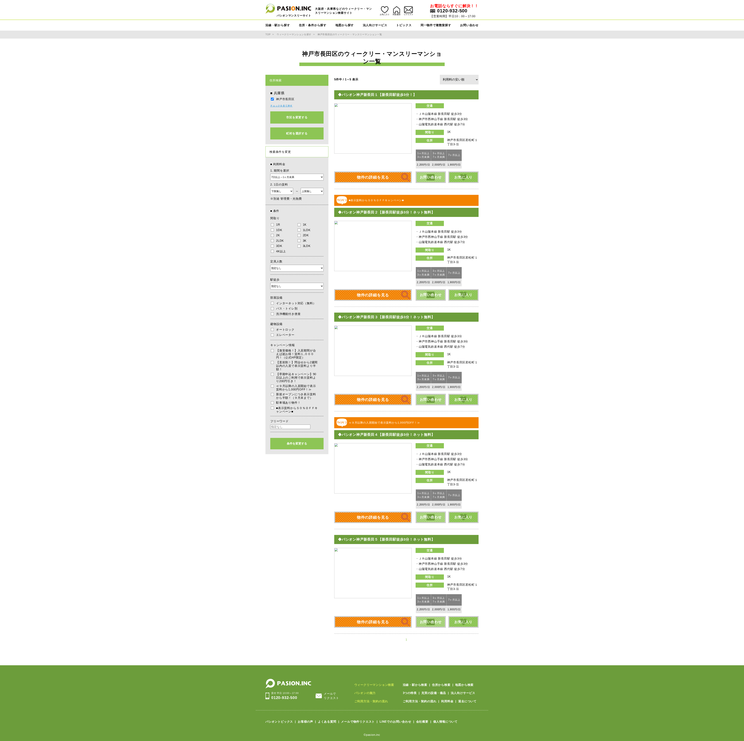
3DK (279, 246)
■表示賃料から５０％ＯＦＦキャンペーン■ (297, 409)
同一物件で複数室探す (436, 25)
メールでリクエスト (331, 696)
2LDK (280, 240)
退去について (467, 701)
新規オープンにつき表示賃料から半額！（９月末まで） (296, 396)
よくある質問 (327, 721)
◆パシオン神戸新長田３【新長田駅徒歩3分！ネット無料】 (386, 317)
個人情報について (445, 721)
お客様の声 (305, 721)
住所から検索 (441, 684)
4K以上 (281, 251)
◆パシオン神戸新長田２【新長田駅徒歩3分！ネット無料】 (386, 212)
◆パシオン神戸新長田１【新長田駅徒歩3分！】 (377, 95)
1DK (279, 230)
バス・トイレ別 (287, 308)
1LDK (307, 230)
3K (305, 240)
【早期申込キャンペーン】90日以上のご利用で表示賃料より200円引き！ (296, 377)
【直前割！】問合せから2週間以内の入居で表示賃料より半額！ (297, 366)
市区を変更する (297, 117)
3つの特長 (410, 693)
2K (278, 235)
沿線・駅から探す (277, 25)
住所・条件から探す (312, 25)
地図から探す (344, 25)
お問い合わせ (469, 25)
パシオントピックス (279, 721)
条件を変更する (297, 443)
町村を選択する (297, 133)
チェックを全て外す (281, 105)
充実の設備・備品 (433, 693)
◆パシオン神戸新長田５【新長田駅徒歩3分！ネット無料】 (386, 539)
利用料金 (447, 701)
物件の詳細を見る (373, 177)
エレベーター (285, 334)
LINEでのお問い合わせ (395, 721)
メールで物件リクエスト (358, 721)
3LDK (307, 246)
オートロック (285, 329)
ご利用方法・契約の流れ (371, 701)
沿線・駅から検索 (415, 684)
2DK (306, 235)
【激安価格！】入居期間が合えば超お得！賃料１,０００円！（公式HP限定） (296, 354)
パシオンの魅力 (365, 693)
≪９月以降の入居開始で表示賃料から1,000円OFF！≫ (296, 387)
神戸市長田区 (285, 99)
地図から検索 (464, 684)
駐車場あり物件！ (288, 402)
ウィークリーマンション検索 (374, 684)
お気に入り (463, 177)
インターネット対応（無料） (296, 303)
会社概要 (422, 721)
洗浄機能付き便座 (288, 313)
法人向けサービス (375, 25)
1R (278, 224)
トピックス (404, 25)
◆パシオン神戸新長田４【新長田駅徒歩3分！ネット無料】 (386, 435)
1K (305, 224)
